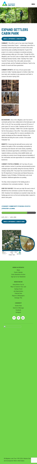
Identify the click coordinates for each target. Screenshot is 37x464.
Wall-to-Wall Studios (19, 461)
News (18, 270)
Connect (18, 303)
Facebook (18, 310)
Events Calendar (18, 272)
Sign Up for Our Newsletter (18, 277)
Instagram (18, 312)
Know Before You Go (18, 284)
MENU (33, 4)
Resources (18, 282)
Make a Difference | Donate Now (14, 39)
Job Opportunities (18, 291)
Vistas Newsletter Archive (18, 274)
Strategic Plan (18, 298)
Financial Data (18, 293)
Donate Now (18, 305)
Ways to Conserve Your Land (18, 287)
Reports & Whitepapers (18, 295)
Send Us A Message (18, 308)
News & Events (18, 267)
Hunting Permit (18, 289)
